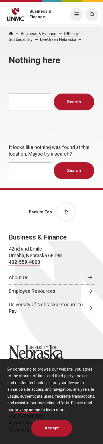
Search (74, 101)
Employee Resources (32, 291)
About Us (19, 277)
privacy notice (27, 410)
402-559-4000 (24, 262)
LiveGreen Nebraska (58, 39)
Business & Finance (38, 33)
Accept (51, 428)
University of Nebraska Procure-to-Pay (46, 308)
